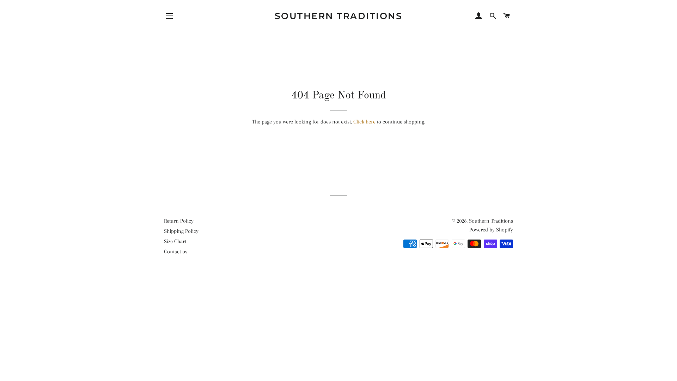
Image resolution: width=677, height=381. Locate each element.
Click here (364, 122)
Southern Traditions (339, 16)
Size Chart (175, 241)
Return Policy (179, 221)
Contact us (175, 251)
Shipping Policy (181, 231)
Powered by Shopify (491, 229)
